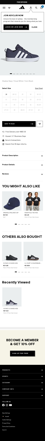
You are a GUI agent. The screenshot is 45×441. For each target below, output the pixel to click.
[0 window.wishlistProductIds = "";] (9, 8)
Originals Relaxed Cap (10, 212)
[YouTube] (10, 405)
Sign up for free (20, 353)
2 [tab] (19, 223)
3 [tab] (22, 223)
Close (34, 27)
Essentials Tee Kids (31, 212)
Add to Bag (10, 124)
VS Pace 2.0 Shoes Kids (10, 263)
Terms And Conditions (8, 426)
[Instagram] (7, 405)
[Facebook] (3, 405)
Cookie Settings (6, 420)
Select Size (6, 88)
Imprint (4, 430)
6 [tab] (27, 73)
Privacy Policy (6, 423)
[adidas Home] (22, 7)
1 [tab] (16, 223)
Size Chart (39, 88)
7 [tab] (31, 73)
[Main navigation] (4, 7)
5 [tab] (29, 223)
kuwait (7, 416)
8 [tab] (34, 73)
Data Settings (6, 413)
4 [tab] (26, 223)
